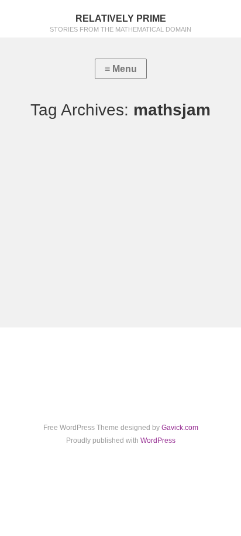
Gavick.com (179, 428)
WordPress (157, 440)
